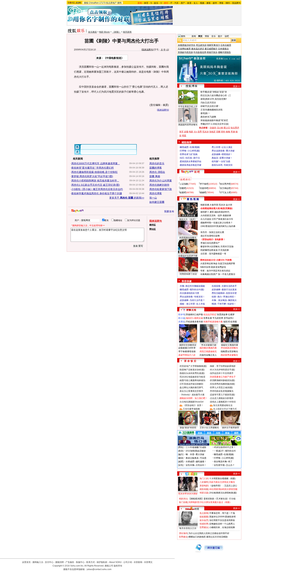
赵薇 (186, 131)
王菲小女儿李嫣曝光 (209, 427)
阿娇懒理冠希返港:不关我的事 (215, 250)
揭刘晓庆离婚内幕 (208, 348)
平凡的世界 (217, 318)
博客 (221, 3)
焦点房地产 (111, 3)
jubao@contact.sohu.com (99, 569)
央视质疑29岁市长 (186, 45)
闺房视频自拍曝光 (187, 237)
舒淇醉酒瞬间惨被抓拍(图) (222, 380)
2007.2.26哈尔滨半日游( (217, 124)
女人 (196, 3)
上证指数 (184, 184)
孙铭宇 (204, 106)
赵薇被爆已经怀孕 (187, 348)
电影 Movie (104, 32)
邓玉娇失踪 (201, 45)
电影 (191, 131)
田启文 (204, 95)
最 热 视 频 (193, 199)
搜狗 (119, 3)
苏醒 (218, 131)
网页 (200, 36)
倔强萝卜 (205, 212)
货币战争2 (228, 318)
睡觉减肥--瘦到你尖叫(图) (192, 289)
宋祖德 (204, 120)
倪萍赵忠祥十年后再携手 (221, 373)
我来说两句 (147, 49)
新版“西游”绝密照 (188, 427)
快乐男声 (235, 127)
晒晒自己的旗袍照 (197, 537)
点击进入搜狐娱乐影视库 (221, 398)
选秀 (199, 131)
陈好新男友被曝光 (229, 355)
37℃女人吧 (225, 192)
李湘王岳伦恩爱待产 (210, 243)
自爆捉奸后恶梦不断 (187, 256)
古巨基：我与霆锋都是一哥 (213, 253)
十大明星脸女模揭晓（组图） (223, 478)
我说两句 (236, 3)
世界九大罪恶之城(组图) (221, 387)
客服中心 (80, 562)
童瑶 (203, 113)
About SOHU (115, 562)
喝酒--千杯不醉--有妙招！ (224, 304)
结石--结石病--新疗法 (190, 158)
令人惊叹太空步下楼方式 (225, 409)
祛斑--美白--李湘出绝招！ (224, 296)
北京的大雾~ (213, 106)
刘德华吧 (204, 188)
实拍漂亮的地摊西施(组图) (222, 384)
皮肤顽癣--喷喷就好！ (222, 154)
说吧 (227, 36)
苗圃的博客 (155, 167)
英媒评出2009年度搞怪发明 (222, 516)
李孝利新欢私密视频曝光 (221, 391)
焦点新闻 (204, 513)
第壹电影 (204, 485)
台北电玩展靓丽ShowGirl (192, 402)
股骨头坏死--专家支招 (222, 165)
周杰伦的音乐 (156, 163)
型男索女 (204, 527)
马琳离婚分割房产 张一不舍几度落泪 (217, 274)
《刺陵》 (116, 32)
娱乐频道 (92, 32)
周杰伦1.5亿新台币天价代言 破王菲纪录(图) (95, 184)
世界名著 (207, 318)
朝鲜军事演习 (213, 45)
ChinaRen (94, 3)
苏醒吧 (183, 188)
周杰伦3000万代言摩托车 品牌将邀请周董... (95, 163)
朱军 (181, 131)
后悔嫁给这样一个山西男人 (222, 524)
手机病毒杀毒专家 (194, 321)
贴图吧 (183, 192)
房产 (183, 3)
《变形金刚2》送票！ (193, 405)
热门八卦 (204, 478)
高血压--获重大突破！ (222, 158)
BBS (228, 3)
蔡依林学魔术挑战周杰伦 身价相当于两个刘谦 (96, 193)
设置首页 (26, 562)
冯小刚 (220, 127)
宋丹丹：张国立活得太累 (212, 232)
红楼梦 (231, 314)
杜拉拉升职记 (210, 314)
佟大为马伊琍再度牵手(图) (222, 369)
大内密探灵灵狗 (208, 215)
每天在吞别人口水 (187, 528)
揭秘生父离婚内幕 (229, 345)
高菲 (203, 117)
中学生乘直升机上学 (187, 106)
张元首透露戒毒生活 (222, 405)
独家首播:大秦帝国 (209, 205)
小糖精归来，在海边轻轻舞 (222, 527)
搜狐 (86, 3)
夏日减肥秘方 (211, 48)
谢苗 (203, 99)
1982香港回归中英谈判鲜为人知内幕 (218, 226)
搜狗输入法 (37, 562)
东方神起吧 (225, 188)
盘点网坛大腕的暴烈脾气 (191, 387)
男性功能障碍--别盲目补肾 (224, 293)
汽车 (176, 3)
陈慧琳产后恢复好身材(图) (192, 369)
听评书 (181, 314)
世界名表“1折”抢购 (188, 154)
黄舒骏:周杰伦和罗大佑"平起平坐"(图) (92, 176)
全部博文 (148, 562)
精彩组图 (204, 489)
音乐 (213, 36)
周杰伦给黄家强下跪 (160, 189)
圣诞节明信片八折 (187, 355)
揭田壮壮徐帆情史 (187, 345)
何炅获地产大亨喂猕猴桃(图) (193, 366)
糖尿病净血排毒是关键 (190, 165)
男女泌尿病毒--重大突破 (223, 151)
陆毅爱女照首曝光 (229, 351)
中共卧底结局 (199, 52)
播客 (208, 3)
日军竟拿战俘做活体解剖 (191, 384)
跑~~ (207, 113)
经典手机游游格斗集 (213, 321)
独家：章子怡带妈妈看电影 (223, 366)
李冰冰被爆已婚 (208, 345)
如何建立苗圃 (156, 202)
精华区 (152, 225)
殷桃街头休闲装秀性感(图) (192, 373)
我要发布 (169, 211)
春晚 (228, 131)
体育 (146, 3)
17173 (102, 3)
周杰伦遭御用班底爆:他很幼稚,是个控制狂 (94, 172)
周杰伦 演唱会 (157, 172)
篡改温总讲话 (197, 48)
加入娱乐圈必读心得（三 (219, 95)
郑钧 (223, 131)
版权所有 (118, 566)
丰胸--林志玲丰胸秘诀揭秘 (192, 286)
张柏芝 (212, 131)
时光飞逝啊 (210, 117)
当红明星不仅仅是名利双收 (222, 520)
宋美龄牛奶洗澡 (185, 52)
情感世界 (204, 524)
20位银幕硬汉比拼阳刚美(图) (223, 493)
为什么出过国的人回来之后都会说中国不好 (209, 533)
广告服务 (70, 562)
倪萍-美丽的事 (224, 215)
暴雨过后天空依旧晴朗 (217, 537)
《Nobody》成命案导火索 (192, 394)
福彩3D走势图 (230, 321)
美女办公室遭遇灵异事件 (191, 391)
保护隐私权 (102, 562)
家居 (189, 3)
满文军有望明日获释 (210, 236)
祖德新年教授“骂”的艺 (217, 120)
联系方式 (90, 562)
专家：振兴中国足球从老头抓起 (215, 270)
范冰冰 (205, 131)
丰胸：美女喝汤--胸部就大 (224, 300)
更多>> (236, 86)
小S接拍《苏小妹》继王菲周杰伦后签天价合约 (97, 189)
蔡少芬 (227, 127)
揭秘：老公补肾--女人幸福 (192, 304)
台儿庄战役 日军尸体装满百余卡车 (217, 219)
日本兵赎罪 (225, 45)
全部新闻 (138, 562)
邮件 (215, 3)
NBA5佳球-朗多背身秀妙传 (213, 267)
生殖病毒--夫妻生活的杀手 (224, 286)
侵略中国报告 (224, 52)
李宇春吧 (204, 184)
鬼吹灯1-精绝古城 (194, 318)
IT (171, 3)
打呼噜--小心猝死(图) (190, 151)
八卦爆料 (204, 482)
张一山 (153, 197)
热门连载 (183, 502)
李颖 (203, 124)
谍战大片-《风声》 (188, 219)
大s (195, 131)
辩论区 (152, 229)
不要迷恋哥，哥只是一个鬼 (222, 513)
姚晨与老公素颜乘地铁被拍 (192, 380)
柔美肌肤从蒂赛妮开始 (190, 161)
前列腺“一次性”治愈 (221, 161)
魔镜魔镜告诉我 (214, 109)
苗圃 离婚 (154, 176)
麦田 (212, 212)
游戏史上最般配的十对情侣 (223, 402)
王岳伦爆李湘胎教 (191, 409)
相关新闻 (127, 32)
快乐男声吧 (225, 184)
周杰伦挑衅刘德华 (159, 184)
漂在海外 (183, 533)
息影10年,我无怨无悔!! (216, 99)
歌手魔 (204, 92)
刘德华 (213, 127)
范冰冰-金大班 (225, 205)
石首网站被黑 (184, 48)
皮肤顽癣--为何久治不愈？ (192, 300)
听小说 (181, 318)
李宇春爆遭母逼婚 (187, 351)
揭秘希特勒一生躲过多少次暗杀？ (217, 222)
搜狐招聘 (59, 562)
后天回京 (211, 102)
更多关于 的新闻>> (126, 197)
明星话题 (204, 493)
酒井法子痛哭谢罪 (230, 427)
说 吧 (197, 171)
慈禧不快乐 (212, 52)
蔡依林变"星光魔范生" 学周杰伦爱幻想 (92, 167)
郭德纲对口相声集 (194, 314)
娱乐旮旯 (204, 520)
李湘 (233, 131)
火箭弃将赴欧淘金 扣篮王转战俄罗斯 (217, 263)
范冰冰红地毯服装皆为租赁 (192, 377)
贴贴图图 (204, 516)
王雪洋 (204, 109)
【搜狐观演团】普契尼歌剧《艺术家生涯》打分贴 (212, 498)
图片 (220, 36)
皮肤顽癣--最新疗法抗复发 (224, 289)
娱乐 (156, 3)
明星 (184, 135)
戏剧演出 (183, 498)
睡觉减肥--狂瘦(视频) (190, 147)
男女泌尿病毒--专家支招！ (192, 296)
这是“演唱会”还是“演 (217, 92)
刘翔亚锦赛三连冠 (188, 274)
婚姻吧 (203, 192)
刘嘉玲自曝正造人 (208, 355)
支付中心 (49, 562)
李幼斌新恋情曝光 (229, 348)
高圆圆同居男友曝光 (187, 124)
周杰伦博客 (155, 193)
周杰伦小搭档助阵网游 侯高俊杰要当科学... (95, 180)
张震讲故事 (222, 314)
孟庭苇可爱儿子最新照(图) (222, 394)
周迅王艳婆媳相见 (208, 351)
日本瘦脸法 (223, 48)
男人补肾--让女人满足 (222, 147)
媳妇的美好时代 (221, 212)
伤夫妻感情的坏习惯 (189, 293)
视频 (202, 3)
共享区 (181, 321)
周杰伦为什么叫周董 (160, 180)
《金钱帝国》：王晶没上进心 (223, 485)
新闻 (194, 36)
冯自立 (204, 102)
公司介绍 (127, 562)
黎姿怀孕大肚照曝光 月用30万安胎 (217, 246)
